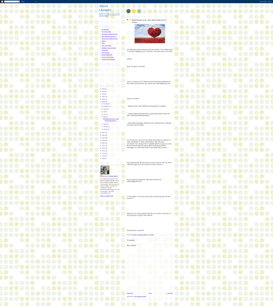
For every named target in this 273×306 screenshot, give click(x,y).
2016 (103, 140)
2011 (103, 153)
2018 (103, 135)
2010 (103, 156)
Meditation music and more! (109, 48)
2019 (103, 132)
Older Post (170, 293)
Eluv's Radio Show (106, 45)
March (105, 124)
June (104, 114)
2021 (103, 99)
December (106, 103)
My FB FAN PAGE (106, 31)
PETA (103, 43)
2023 (103, 94)
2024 (103, 91)
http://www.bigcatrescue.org (109, 36)
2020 (103, 101)
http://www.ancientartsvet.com (109, 34)
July (104, 111)
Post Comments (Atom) (140, 296)
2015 (103, 143)
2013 (103, 148)
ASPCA (104, 41)
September (106, 106)
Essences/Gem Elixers (108, 57)
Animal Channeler (105, 8)
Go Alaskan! (105, 50)
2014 (103, 145)
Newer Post (130, 293)
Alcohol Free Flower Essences (110, 38)
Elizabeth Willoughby (107, 54)
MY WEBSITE (105, 29)
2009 (103, 158)
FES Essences (106, 52)
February (106, 126)
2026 (103, 88)
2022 (103, 96)
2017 (103, 137)
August (105, 109)
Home (150, 293)
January (105, 129)
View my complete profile (106, 196)
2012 (103, 150)
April (104, 116)
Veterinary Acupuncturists (108, 59)
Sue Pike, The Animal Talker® (110, 176)
